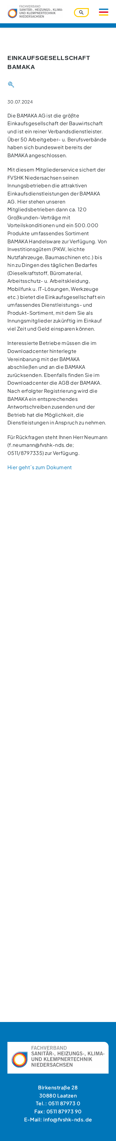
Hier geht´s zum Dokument (39, 467)
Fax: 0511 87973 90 (58, 1111)
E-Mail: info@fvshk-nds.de (58, 1119)
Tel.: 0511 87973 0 (58, 1103)
